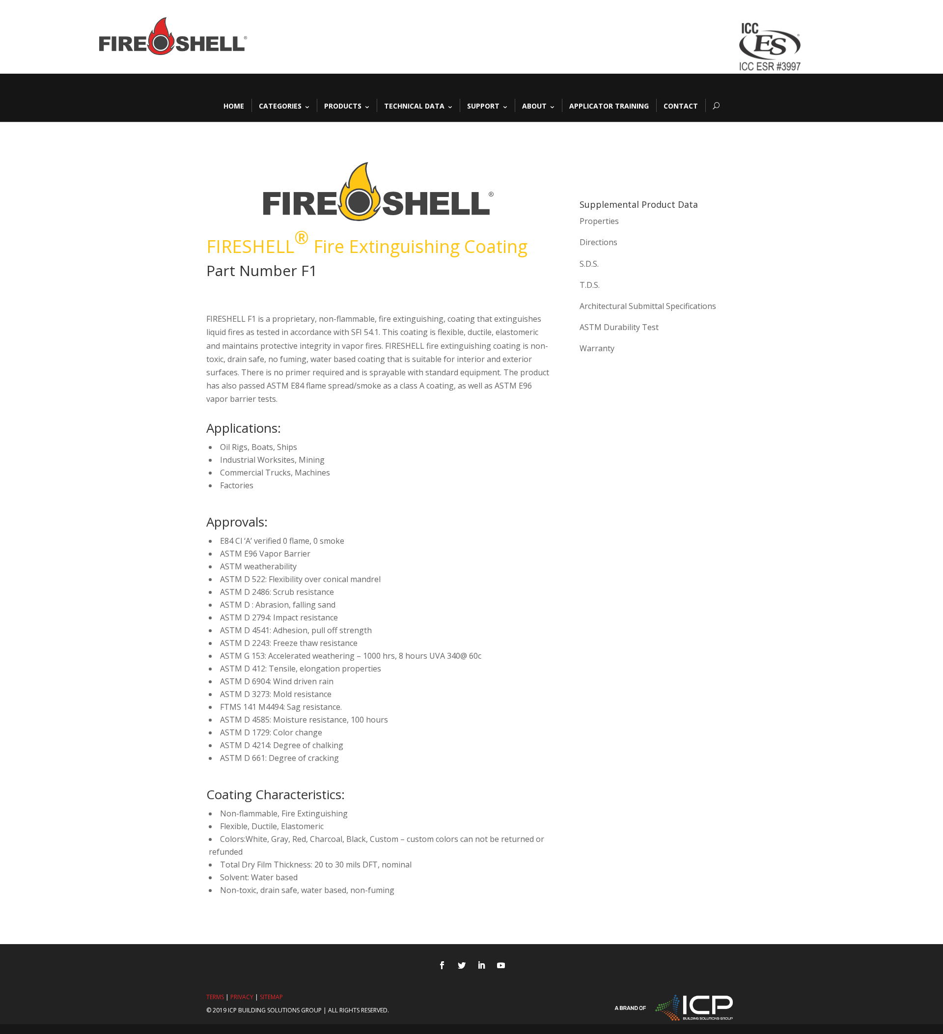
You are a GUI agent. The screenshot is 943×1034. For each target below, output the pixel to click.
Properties (599, 221)
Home (233, 105)
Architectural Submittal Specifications (648, 306)
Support (483, 105)
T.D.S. (590, 284)
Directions (598, 242)
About (534, 105)
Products (342, 105)
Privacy (241, 997)
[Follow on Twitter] (462, 965)
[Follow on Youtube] (501, 965)
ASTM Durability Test (619, 327)
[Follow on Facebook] (442, 965)
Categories (280, 105)
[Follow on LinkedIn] (481, 965)
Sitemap (271, 997)
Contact (681, 105)
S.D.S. (589, 263)
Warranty (597, 348)
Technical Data (414, 105)
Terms (215, 997)
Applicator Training (609, 105)
